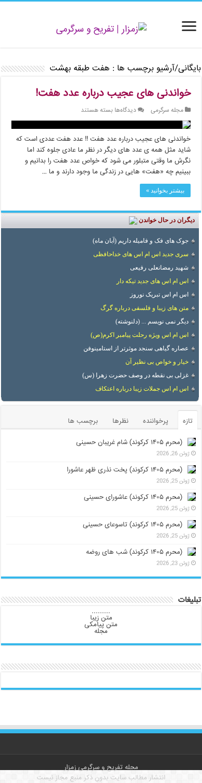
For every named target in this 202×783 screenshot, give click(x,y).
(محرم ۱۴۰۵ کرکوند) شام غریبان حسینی (129, 442)
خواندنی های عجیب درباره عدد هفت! (113, 93)
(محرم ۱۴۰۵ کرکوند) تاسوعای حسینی (132, 525)
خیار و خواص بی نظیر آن (157, 361)
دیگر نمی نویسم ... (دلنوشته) (152, 321)
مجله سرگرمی (167, 110)
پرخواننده (155, 421)
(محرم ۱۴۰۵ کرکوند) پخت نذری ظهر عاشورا (124, 470)
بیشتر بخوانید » (165, 190)
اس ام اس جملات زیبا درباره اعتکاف (142, 388)
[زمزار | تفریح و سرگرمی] (101, 30)
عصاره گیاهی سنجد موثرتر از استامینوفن (136, 348)
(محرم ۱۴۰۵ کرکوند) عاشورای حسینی (133, 497)
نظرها (120, 421)
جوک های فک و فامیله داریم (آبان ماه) (141, 240)
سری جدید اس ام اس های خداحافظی (141, 254)
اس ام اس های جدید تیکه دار (153, 281)
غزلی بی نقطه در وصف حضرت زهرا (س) (135, 375)
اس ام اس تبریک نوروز (159, 294)
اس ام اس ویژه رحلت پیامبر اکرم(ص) (140, 334)
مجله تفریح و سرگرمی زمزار (101, 767)
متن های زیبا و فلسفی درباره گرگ (144, 308)
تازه (188, 421)
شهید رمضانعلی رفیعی (159, 267)
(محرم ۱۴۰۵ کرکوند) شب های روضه (134, 552)
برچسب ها (83, 421)
